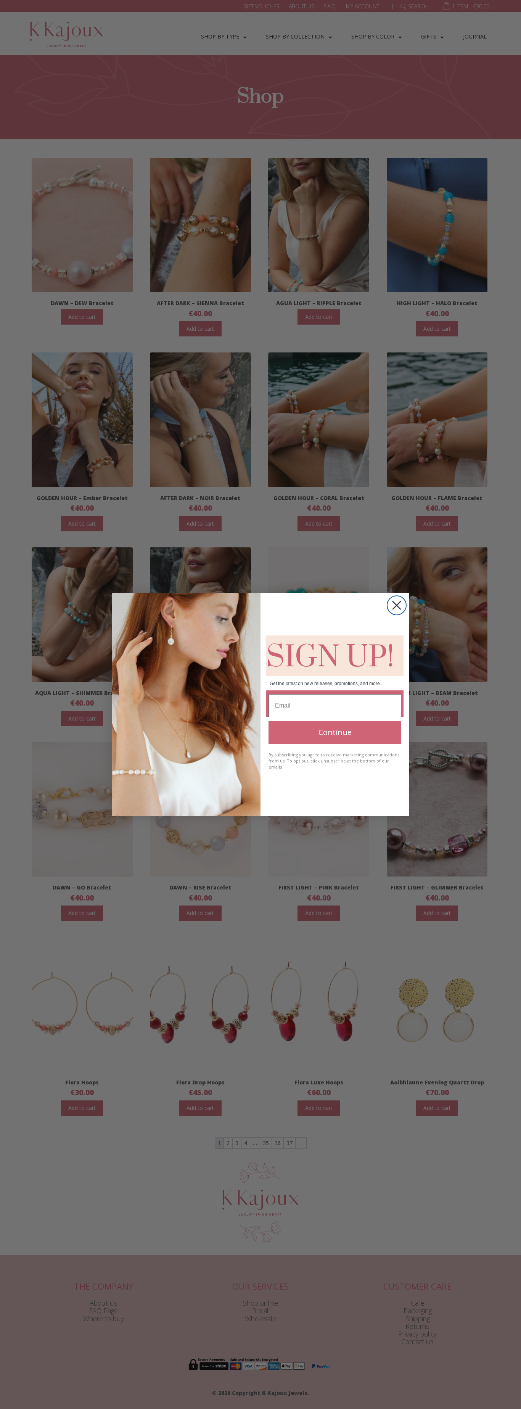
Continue (335, 732)
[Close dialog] (396, 605)
